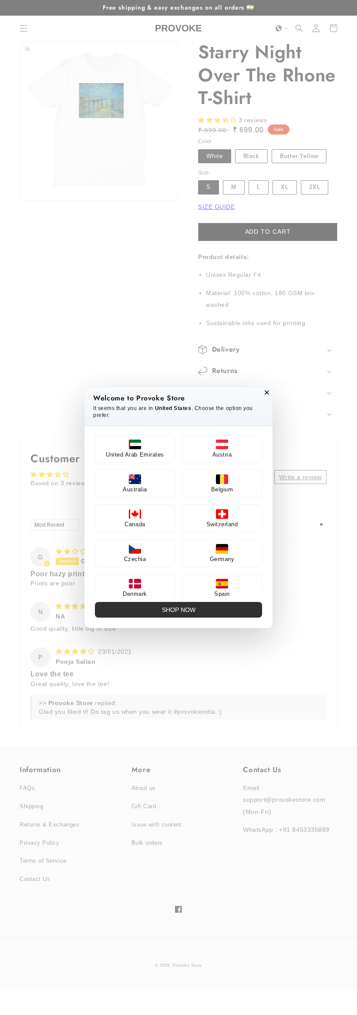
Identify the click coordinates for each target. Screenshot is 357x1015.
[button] (135, 449)
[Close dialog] (267, 392)
